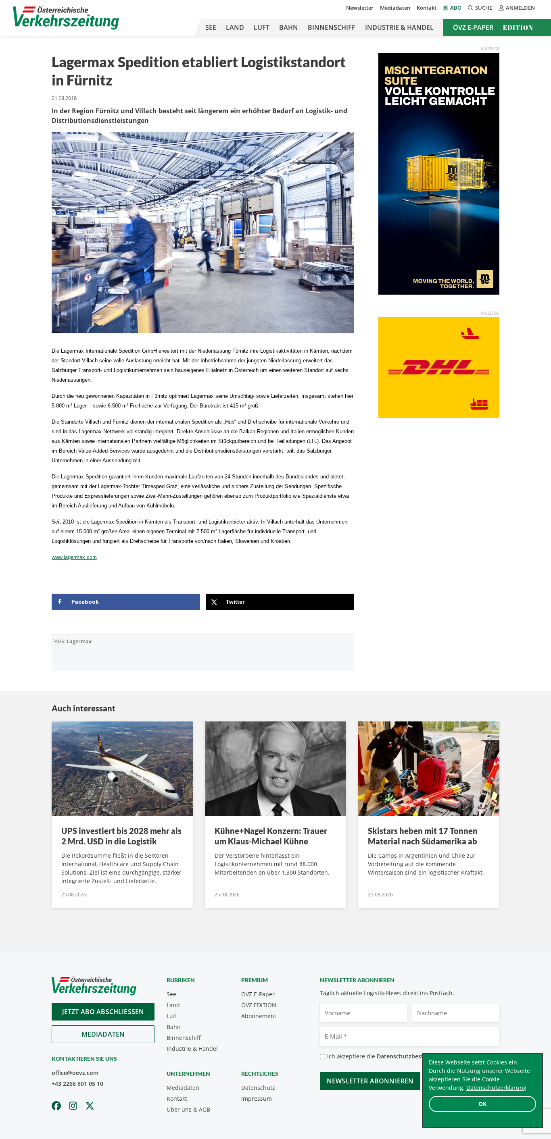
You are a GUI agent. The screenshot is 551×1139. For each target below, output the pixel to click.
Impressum (256, 1098)
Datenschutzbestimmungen (415, 1056)
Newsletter (360, 7)
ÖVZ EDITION (258, 1005)
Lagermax (79, 641)
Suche (483, 7)
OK (482, 1104)
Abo (455, 7)
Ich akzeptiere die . (392, 1056)
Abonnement (258, 1016)
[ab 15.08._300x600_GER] (438, 172)
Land (235, 27)
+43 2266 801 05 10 (77, 1083)
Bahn (288, 27)
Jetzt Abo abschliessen (103, 1011)
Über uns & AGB (188, 1109)
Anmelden (520, 7)
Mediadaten (395, 7)
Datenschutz (258, 1087)
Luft (261, 27)
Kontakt (426, 7)
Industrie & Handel (399, 27)
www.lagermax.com (74, 557)
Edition (518, 27)
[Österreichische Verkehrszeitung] (66, 18)
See (210, 27)
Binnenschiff (331, 27)
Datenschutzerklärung (496, 1087)
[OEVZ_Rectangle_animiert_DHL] (438, 366)
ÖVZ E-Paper (473, 27)
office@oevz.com (75, 1073)
